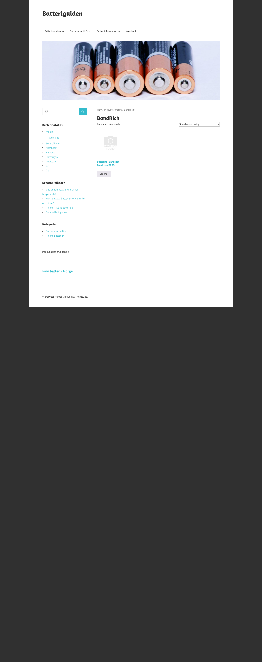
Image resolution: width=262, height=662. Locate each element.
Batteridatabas (52, 31)
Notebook (51, 148)
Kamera (50, 152)
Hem (99, 109)
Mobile (49, 132)
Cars (48, 170)
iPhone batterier (55, 236)
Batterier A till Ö (78, 31)
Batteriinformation (107, 31)
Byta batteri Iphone (56, 212)
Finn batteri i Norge (57, 271)
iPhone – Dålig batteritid (59, 208)
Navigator (51, 161)
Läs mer (104, 174)
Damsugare (52, 157)
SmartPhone (53, 143)
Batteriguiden (62, 13)
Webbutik (131, 31)
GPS (48, 166)
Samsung (54, 138)
